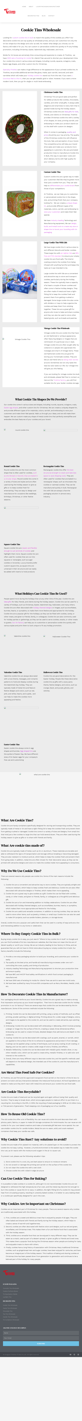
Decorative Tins (33, 16)
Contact (51, 16)
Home (24, 6)
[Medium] (78, 1354)
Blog (43, 16)
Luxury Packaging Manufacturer (48, 6)
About (31, 6)
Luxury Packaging (10, 1284)
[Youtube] (70, 1354)
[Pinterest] (74, 1354)
